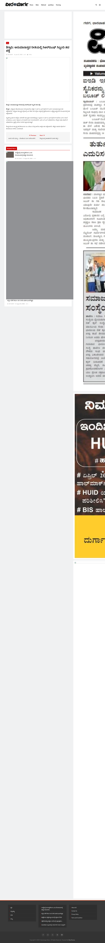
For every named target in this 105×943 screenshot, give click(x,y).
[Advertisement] (38, 25)
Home (31, 5)
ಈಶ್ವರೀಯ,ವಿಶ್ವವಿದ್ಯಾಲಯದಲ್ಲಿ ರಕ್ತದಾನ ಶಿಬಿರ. (51, 917)
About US (74, 907)
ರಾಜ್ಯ (7, 43)
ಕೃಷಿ (11, 907)
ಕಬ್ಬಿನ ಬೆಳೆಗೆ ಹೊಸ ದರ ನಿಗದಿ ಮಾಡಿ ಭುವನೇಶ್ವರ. (20, 300)
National (43, 5)
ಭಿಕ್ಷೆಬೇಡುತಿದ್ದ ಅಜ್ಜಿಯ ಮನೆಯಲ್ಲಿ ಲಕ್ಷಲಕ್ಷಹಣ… (52, 921)
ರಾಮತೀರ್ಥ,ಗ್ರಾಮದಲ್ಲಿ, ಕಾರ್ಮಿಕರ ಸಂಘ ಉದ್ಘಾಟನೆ (53, 925)
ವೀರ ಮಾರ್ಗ (10, 54)
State (37, 5)
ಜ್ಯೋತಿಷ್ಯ (12, 911)
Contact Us (74, 911)
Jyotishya (51, 5)
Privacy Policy (75, 914)
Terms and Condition (77, 918)
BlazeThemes (72, 940)
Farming (58, 5)
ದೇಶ (11, 915)
